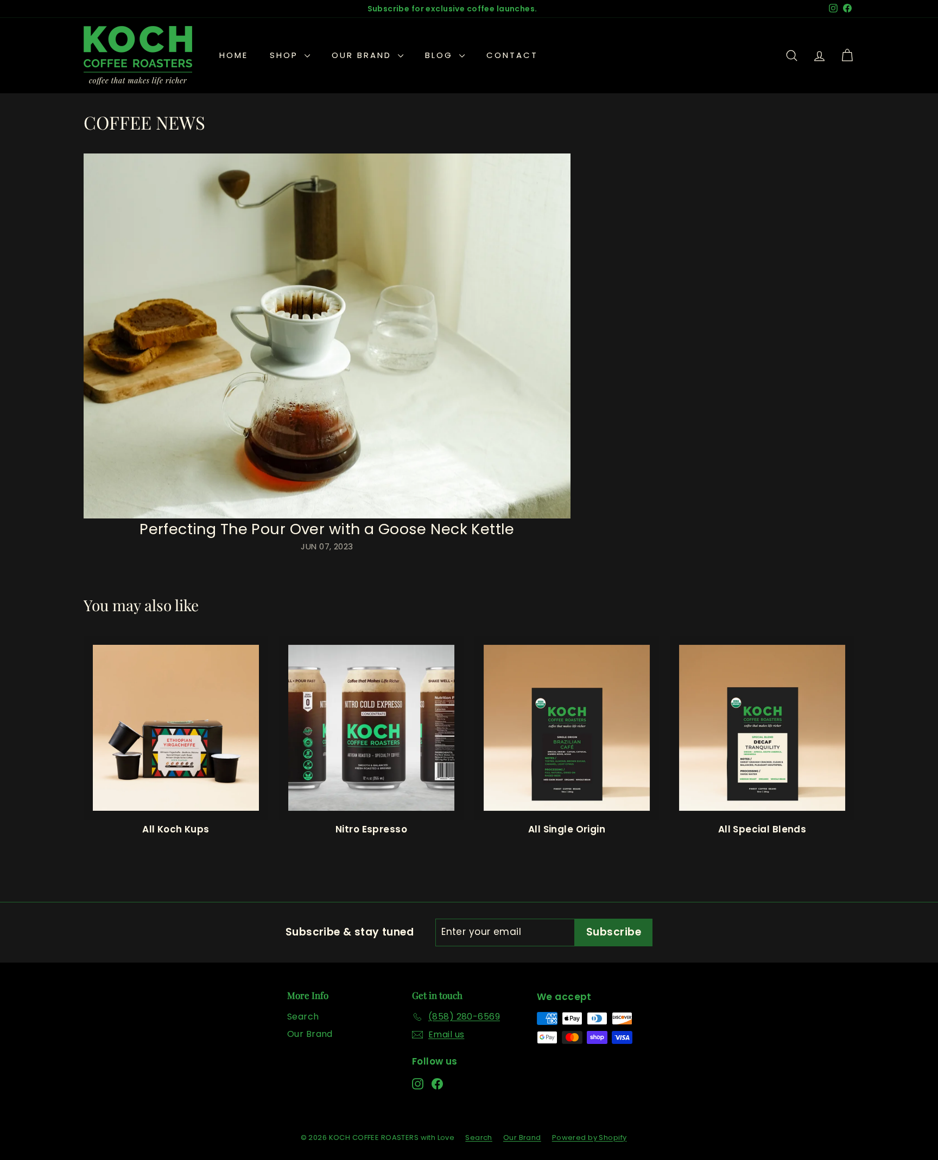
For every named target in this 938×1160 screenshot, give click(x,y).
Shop (286, 55)
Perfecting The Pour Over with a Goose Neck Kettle (327, 529)
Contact (512, 55)
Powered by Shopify (589, 1137)
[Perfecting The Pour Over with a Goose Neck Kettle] (327, 335)
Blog (441, 55)
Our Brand (363, 55)
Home (233, 55)
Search (303, 1016)
